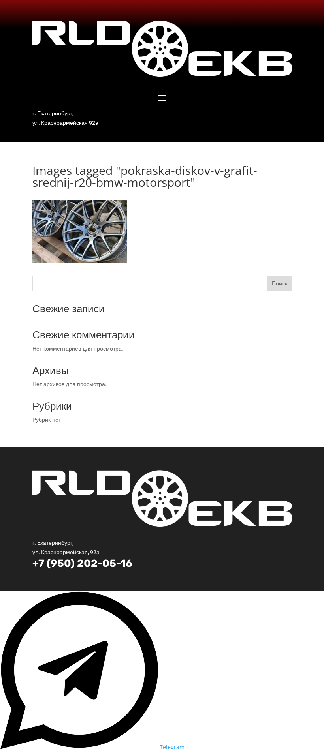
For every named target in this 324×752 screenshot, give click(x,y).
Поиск (279, 283)
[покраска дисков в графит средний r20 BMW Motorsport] (79, 261)
